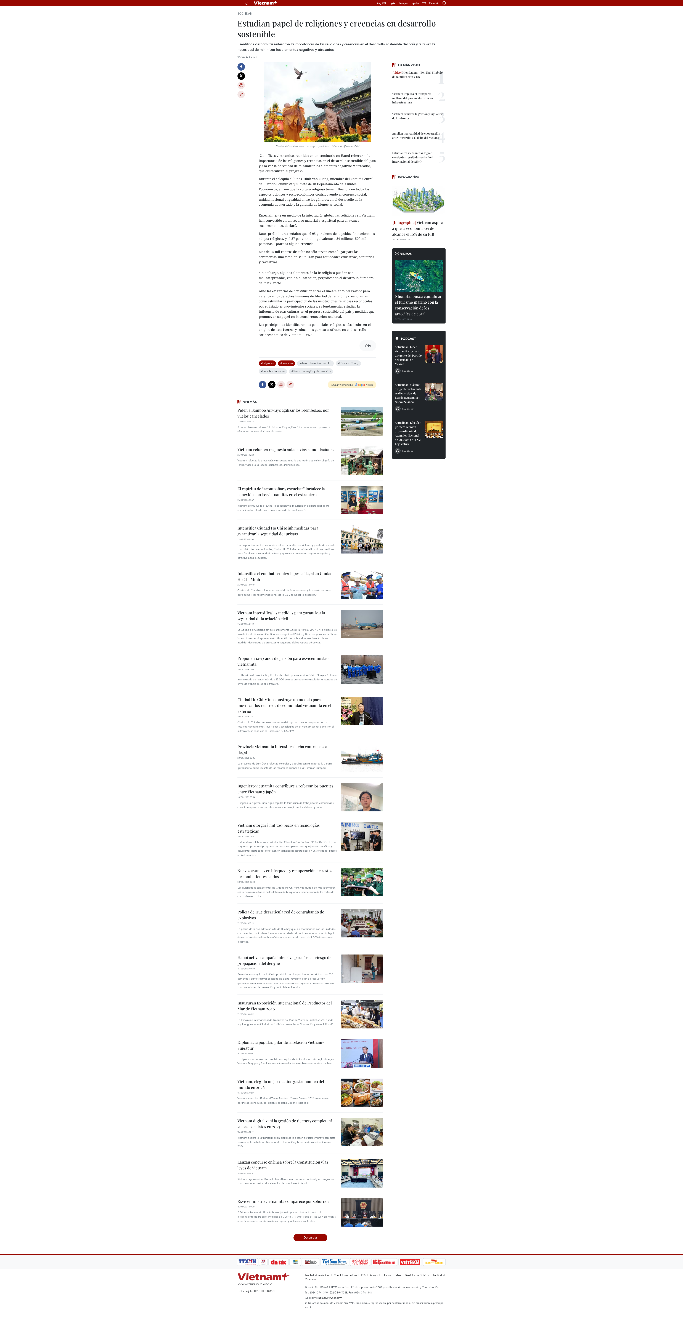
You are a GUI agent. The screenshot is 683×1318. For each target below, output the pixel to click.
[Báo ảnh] (410, 1262)
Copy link (241, 94)
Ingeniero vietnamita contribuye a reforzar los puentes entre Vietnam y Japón (285, 788)
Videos (406, 254)
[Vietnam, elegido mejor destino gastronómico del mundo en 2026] (362, 1093)
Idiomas (386, 1275)
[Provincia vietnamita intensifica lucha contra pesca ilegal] (362, 758)
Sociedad (244, 13)
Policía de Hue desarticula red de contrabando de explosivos (280, 914)
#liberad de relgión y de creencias (311, 371)
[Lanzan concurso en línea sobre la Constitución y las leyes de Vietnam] (362, 1173)
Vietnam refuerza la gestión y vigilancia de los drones (417, 116)
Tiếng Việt (380, 3)
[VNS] (334, 1262)
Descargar (310, 1237)
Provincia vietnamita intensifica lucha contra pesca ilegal (282, 749)
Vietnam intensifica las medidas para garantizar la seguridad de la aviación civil (281, 615)
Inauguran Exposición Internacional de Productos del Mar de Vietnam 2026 (284, 1005)
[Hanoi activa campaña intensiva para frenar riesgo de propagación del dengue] (362, 969)
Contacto (310, 1279)
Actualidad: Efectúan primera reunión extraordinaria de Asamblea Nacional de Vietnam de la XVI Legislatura (408, 433)
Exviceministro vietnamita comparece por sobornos (283, 1201)
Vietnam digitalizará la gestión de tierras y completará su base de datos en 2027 (284, 1123)
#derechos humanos (273, 371)
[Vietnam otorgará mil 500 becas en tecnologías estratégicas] (362, 836)
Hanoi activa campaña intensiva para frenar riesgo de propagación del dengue (284, 960)
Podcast (408, 338)
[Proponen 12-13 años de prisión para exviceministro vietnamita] (362, 669)
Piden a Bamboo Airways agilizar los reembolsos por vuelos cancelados (283, 413)
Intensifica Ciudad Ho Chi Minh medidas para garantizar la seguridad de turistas (277, 530)
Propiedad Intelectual (317, 1275)
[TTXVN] (247, 1262)
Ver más (250, 402)
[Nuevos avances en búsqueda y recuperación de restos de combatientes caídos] (362, 882)
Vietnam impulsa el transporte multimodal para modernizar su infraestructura (412, 98)
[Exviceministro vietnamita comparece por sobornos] (362, 1212)
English (392, 3)
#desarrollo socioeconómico (315, 363)
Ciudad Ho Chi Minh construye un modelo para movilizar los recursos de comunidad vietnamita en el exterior (284, 705)
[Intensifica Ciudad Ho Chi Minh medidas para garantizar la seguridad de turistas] (362, 539)
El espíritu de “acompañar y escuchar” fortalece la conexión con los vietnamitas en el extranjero (281, 491)
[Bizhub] (310, 1262)
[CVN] (360, 1262)
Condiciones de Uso (345, 1275)
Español (415, 3)
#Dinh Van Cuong (348, 363)
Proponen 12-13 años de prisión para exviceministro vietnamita (283, 661)
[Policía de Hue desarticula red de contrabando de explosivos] (362, 923)
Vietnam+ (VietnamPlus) (265, 3)
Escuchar (408, 370)
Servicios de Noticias (417, 1275)
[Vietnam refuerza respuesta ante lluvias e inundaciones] (362, 461)
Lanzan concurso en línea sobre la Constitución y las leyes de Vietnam (282, 1164)
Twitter (241, 76)
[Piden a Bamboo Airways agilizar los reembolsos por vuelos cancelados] (362, 421)
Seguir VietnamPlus (342, 384)
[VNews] (263, 1262)
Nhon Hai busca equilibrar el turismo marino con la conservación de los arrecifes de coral (418, 304)
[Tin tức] (278, 1262)
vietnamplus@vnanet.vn (328, 1297)
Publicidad (439, 1275)
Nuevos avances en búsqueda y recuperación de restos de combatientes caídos (284, 873)
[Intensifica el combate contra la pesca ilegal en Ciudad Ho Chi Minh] (362, 585)
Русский (433, 3)
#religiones (267, 363)
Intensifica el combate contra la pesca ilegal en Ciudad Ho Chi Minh (285, 576)
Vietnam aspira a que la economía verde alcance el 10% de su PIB (417, 228)
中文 (424, 3)
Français (403, 3)
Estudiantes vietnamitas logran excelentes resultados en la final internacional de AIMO (412, 157)
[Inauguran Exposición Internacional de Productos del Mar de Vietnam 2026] (362, 1014)
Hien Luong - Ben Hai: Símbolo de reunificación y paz (417, 75)
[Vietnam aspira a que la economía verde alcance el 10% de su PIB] (419, 200)
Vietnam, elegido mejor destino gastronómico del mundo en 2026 (280, 1084)
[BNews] (295, 1262)
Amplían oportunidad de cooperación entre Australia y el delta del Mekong (416, 136)
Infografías (408, 177)
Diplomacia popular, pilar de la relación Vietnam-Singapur (280, 1045)
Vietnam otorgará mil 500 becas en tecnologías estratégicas (278, 828)
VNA (398, 1275)
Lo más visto (409, 65)
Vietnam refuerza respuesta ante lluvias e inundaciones (285, 449)
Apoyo (373, 1275)
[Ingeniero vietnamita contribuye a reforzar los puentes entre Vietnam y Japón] (362, 797)
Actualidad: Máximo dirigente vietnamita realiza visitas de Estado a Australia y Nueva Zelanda (408, 393)
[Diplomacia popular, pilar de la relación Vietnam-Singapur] (362, 1053)
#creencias (286, 363)
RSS (363, 1275)
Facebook (241, 67)
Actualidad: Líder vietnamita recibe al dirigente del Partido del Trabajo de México (408, 355)
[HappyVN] (434, 1262)
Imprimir (241, 85)
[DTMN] (384, 1262)
